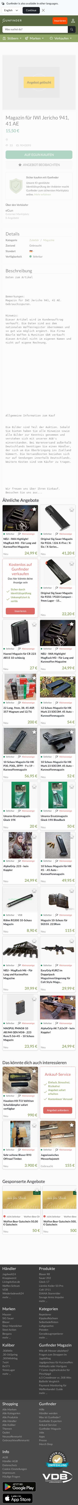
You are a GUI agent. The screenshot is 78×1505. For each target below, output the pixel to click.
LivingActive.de (11, 1281)
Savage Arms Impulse (51, 1297)
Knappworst (9, 1278)
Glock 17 (44, 1281)
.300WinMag (10, 1358)
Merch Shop (46, 1444)
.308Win (7, 1350)
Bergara (7, 1333)
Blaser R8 (44, 1274)
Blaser (6, 1322)
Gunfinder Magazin (50, 1428)
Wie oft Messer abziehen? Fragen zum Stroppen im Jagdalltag (53, 1354)
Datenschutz (9, 1465)
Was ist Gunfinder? (49, 1417)
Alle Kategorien (11, 1413)
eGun (9, 210)
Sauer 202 (45, 1278)
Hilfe (41, 1409)
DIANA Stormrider (49, 1293)
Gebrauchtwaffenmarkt (15, 1440)
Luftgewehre (46, 1325)
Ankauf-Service (48, 1424)
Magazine (48, 240)
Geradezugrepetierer (51, 1333)
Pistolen (43, 1329)
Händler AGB (10, 1461)
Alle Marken (9, 1409)
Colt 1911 (45, 1289)
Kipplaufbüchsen (48, 1318)
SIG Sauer (8, 1318)
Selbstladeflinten (48, 1322)
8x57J (6, 1366)
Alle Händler (9, 1421)
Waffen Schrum (11, 1285)
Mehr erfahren (42, 194)
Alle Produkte (10, 1417)
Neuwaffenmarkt (12, 1436)
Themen (7, 1428)
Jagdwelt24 (9, 1274)
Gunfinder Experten (50, 1421)
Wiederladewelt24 (13, 1293)
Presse (43, 1440)
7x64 (5, 1362)
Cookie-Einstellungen (14, 1469)
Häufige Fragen (11, 1476)
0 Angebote (12, 217)
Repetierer (45, 1314)
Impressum (8, 1472)
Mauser (6, 1314)
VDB (5, 1289)
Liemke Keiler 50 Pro (51, 1285)
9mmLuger (8, 1370)
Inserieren (60, 20)
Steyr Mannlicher (12, 1325)
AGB (5, 1457)
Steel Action (9, 1329)
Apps (42, 1436)
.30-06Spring (10, 1354)
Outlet (6, 1432)
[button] (71, 20)
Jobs (41, 1432)
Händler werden (48, 1413)
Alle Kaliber (9, 1424)
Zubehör (34, 240)
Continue (31, 10)
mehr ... (6, 1297)
